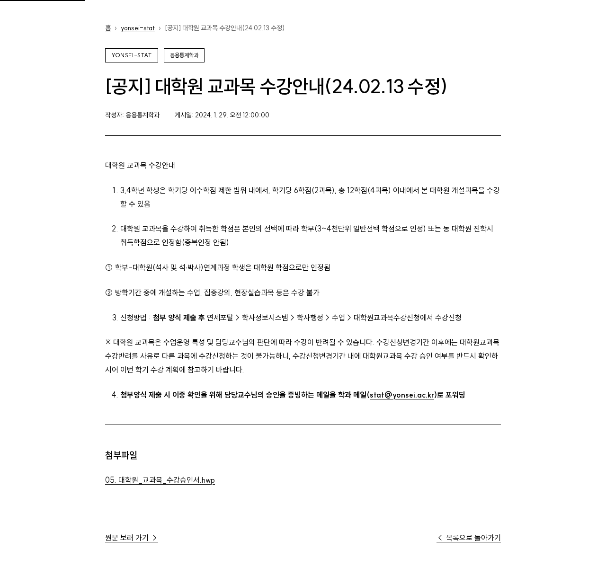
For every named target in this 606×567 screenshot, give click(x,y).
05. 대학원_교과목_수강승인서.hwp (160, 480)
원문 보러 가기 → (131, 537)
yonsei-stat (138, 28)
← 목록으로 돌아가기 (469, 537)
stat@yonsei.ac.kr (402, 394)
